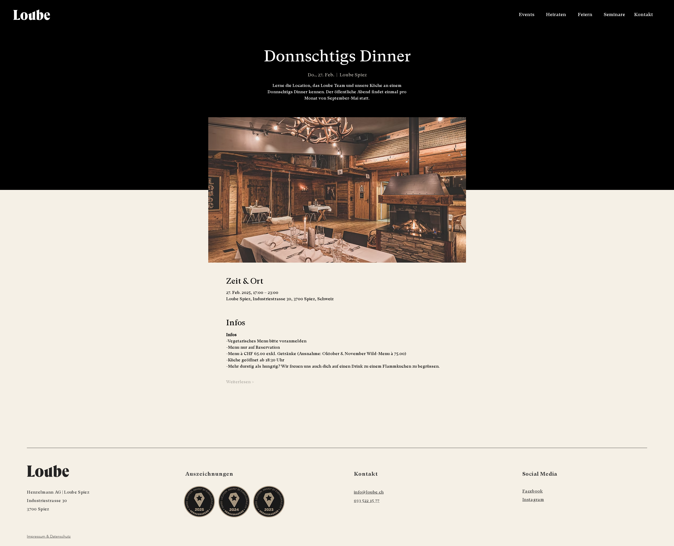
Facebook (532, 491)
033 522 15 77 (366, 500)
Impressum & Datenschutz (49, 536)
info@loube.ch (369, 492)
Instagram (533, 499)
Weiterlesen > (240, 381)
